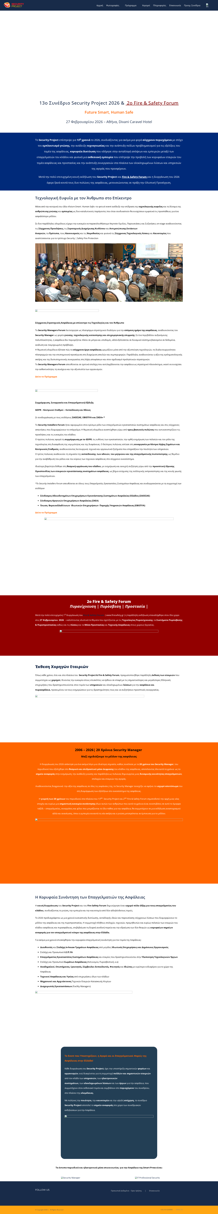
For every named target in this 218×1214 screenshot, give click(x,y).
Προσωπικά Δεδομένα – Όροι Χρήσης (126, 1190)
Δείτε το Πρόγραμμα (46, 512)
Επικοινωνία (154, 1190)
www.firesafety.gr (115, 615)
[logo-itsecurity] (147, 1177)
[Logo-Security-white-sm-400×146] (70, 1177)
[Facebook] (36, 1198)
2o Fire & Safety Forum (153, 103)
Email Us (179, 1210)
